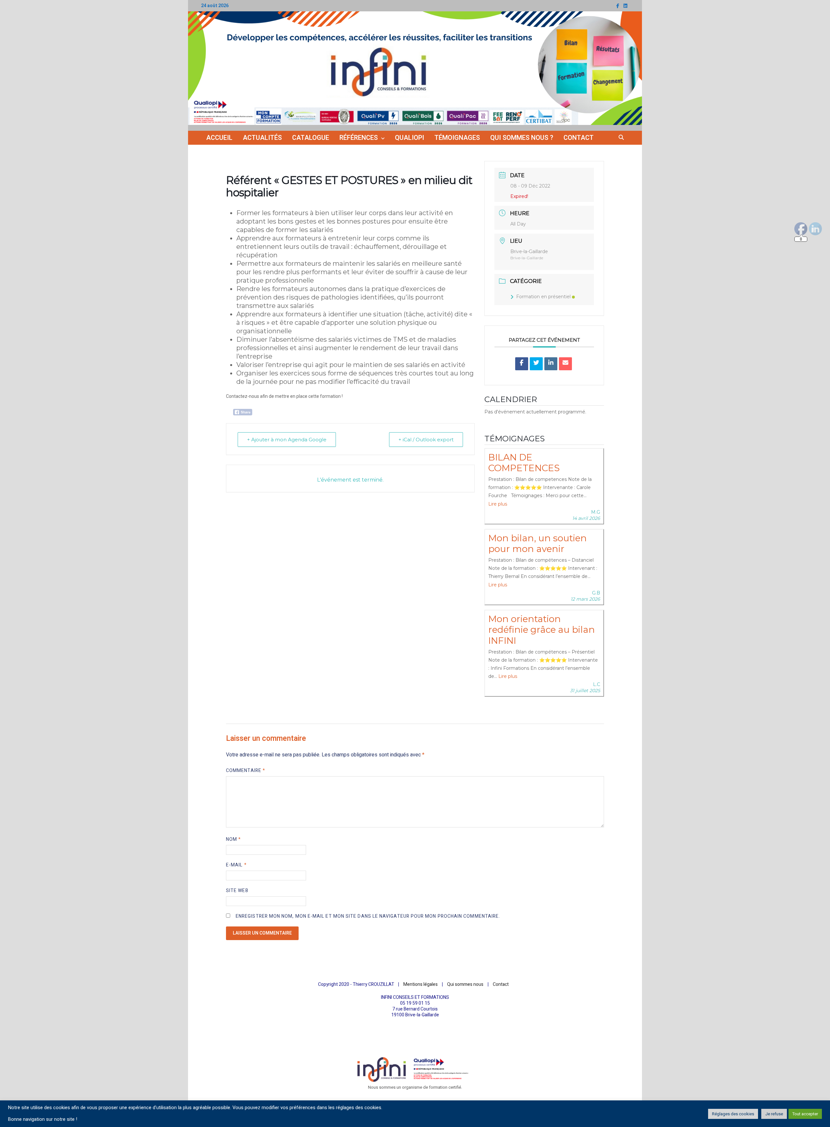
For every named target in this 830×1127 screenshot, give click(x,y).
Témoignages (457, 137)
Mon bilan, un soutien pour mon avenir (537, 544)
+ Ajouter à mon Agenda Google (286, 439)
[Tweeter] (536, 363)
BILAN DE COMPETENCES (524, 463)
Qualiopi (409, 137)
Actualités (262, 137)
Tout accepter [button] (805, 1114)
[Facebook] (618, 6)
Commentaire (245, 770)
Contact (578, 137)
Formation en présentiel (543, 297)
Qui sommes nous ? (521, 137)
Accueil (219, 137)
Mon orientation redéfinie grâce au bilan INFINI (541, 629)
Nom (233, 839)
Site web (237, 890)
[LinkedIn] (625, 6)
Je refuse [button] (774, 1114)
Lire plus (497, 504)
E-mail (236, 865)
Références (358, 137)
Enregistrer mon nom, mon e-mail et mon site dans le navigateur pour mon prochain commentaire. (368, 916)
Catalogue (310, 137)
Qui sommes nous (465, 984)
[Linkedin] (550, 363)
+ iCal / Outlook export (426, 439)
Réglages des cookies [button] (733, 1114)
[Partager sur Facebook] (521, 363)
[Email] (565, 363)
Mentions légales (420, 984)
